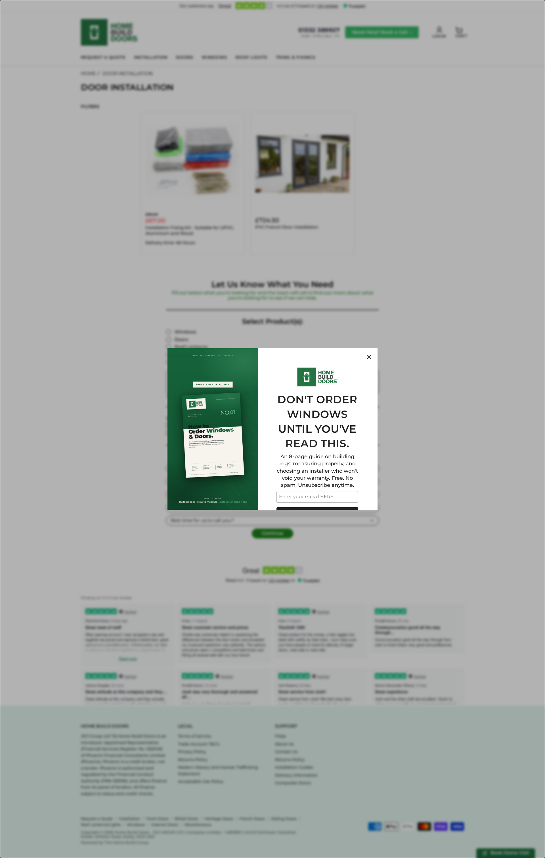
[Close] (369, 357)
